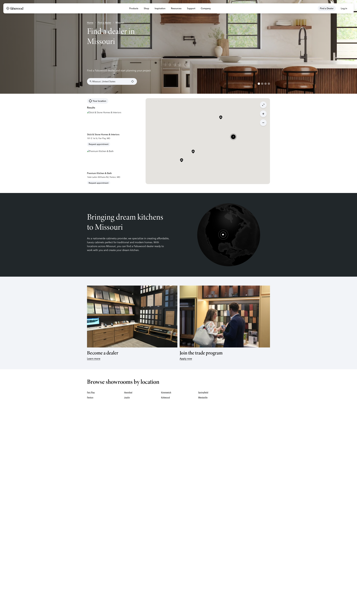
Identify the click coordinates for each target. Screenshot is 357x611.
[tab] (259, 84)
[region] (178, 47)
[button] (193, 152)
